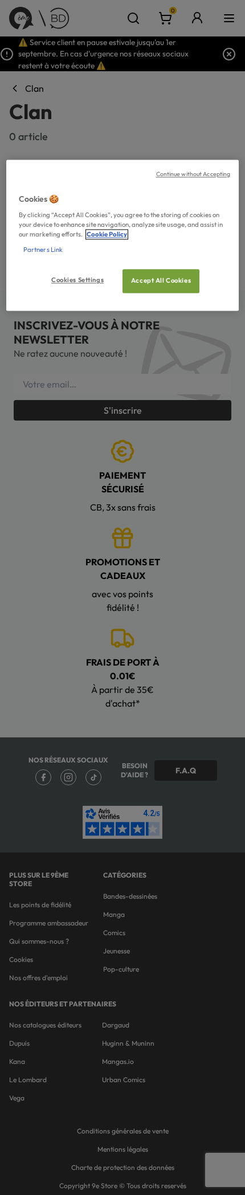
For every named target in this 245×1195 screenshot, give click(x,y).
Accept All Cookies (161, 281)
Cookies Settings (77, 280)
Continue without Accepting (193, 174)
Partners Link (43, 250)
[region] (122, 235)
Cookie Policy (107, 235)
